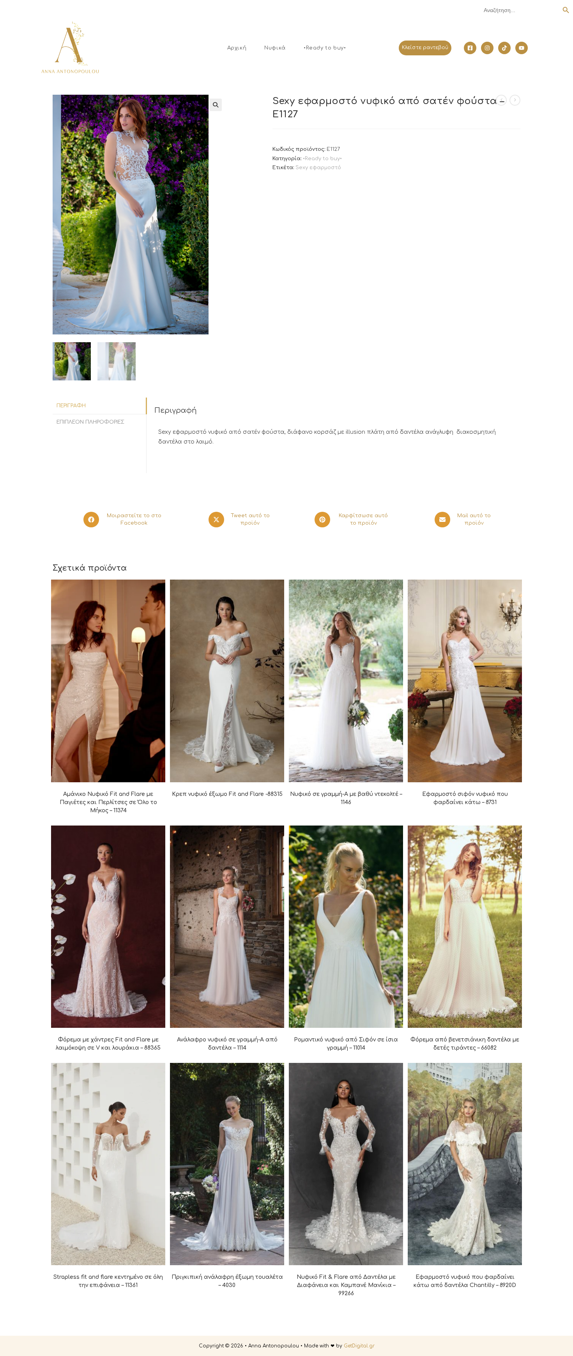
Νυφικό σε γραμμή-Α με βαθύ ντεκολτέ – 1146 (346, 798)
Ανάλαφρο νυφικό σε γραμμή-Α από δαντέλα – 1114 (227, 1044)
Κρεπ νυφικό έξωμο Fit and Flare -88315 (227, 794)
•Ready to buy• (322, 158)
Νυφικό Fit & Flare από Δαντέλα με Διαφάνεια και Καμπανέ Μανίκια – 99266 (346, 1285)
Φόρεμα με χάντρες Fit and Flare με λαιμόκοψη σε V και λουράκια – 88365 (108, 1044)
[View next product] (514, 100)
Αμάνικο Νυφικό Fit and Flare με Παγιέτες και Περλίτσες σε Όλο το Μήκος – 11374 (108, 802)
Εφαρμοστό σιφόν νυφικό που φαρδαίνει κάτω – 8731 (465, 798)
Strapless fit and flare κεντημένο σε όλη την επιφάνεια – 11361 (108, 1281)
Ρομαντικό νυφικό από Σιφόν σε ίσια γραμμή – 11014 (346, 1044)
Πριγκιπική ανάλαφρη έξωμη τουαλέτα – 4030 (227, 1281)
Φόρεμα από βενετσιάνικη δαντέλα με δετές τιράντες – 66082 (464, 1044)
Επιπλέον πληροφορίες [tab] (90, 422)
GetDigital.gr (359, 1346)
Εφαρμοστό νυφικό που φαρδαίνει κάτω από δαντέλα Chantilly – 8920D (465, 1281)
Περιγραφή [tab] (71, 405)
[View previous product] (501, 100)
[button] (215, 105)
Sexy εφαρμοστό (318, 167)
